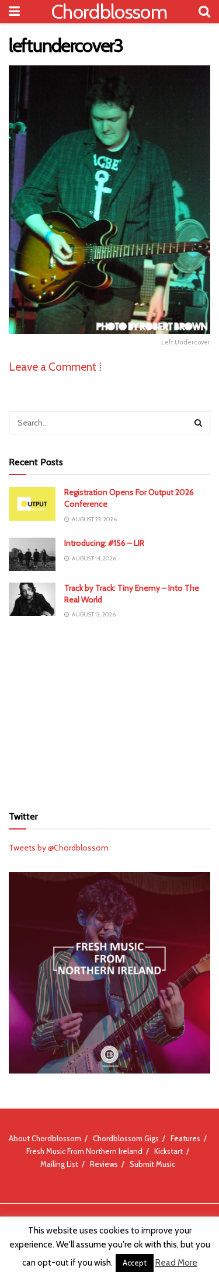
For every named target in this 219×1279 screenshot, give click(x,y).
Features (185, 1138)
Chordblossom (109, 12)
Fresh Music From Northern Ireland (84, 1151)
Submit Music (152, 1164)
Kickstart (168, 1151)
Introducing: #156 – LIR (104, 543)
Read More (176, 1262)
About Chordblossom (45, 1138)
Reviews (104, 1164)
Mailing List (59, 1164)
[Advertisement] (109, 712)
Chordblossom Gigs (126, 1138)
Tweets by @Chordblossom (59, 847)
